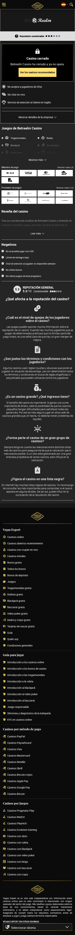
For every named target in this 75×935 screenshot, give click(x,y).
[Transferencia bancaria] (64, 173)
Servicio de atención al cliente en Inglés (29, 102)
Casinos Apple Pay (17, 781)
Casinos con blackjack (19, 849)
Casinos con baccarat (19, 868)
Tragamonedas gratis (19, 588)
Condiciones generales (20, 645)
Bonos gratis (14, 562)
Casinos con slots (17, 836)
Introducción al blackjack (21, 688)
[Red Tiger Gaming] (64, 193)
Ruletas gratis (15, 594)
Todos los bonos (16, 569)
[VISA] (28, 173)
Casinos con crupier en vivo (22, 550)
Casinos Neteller (16, 762)
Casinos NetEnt (16, 817)
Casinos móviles (16, 556)
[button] (37, 927)
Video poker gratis (17, 613)
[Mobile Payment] (10, 180)
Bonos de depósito (17, 575)
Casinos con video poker (21, 855)
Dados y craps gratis (18, 620)
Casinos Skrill (14, 768)
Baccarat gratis (16, 607)
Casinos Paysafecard (19, 743)
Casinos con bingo (17, 862)
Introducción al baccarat (21, 700)
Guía (10, 633)
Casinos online (15, 537)
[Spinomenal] (28, 200)
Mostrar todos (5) (66, 167)
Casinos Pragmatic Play (20, 810)
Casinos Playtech (17, 823)
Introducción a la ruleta (20, 681)
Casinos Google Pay (18, 787)
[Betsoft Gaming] (10, 193)
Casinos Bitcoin (16, 794)
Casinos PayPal (16, 736)
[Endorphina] (10, 200)
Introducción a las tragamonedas (26, 675)
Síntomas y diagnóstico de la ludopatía (29, 713)
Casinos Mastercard (18, 755)
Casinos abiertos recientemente (25, 543)
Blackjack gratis (16, 601)
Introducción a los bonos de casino (26, 668)
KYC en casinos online (19, 720)
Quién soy (12, 639)
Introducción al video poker (22, 694)
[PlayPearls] (64, 200)
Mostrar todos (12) (65, 187)
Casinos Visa (14, 749)
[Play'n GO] (46, 193)
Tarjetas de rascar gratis (21, 626)
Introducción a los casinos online (25, 662)
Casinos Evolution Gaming (22, 830)
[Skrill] (10, 173)
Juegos (11, 582)
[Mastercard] (46, 173)
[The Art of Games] (46, 200)
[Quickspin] (28, 193)
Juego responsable (18, 707)
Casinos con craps (17, 874)
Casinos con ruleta (17, 842)
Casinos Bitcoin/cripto (19, 775)
